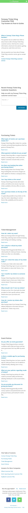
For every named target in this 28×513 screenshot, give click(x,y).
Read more (4, 150)
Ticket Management (6, 461)
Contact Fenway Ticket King (9, 456)
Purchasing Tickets (6, 459)
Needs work (22, 489)
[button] (26, 1)
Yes (17, 489)
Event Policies (5, 464)
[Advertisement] (14, 74)
